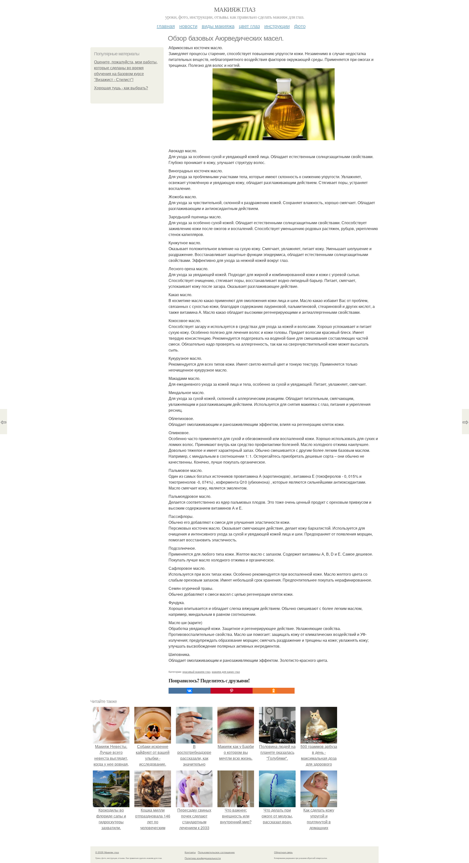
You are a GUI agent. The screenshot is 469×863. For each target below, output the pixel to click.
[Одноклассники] (274, 691)
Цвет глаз (249, 25)
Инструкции (277, 25)
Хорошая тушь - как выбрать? (121, 88)
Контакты (190, 852)
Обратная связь (283, 852)
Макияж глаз (234, 9)
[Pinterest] (232, 691)
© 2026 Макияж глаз (107, 852)
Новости (188, 25)
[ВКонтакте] (190, 691)
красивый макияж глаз (196, 672)
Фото (300, 25)
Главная (166, 25)
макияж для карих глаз (226, 672)
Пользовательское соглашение (216, 852)
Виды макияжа (218, 25)
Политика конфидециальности (203, 858)
